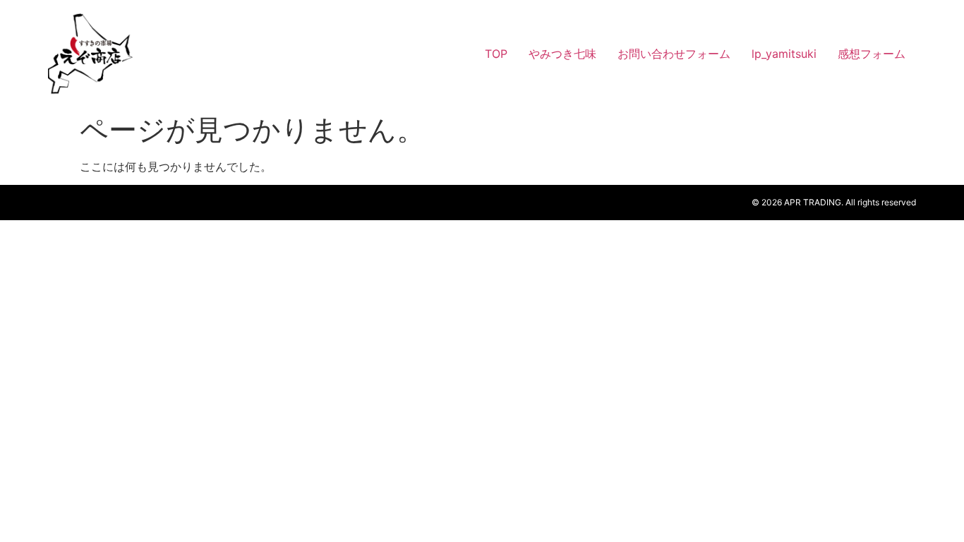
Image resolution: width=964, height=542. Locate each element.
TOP (496, 54)
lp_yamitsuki (784, 54)
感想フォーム (871, 54)
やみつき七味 (562, 54)
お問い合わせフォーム (673, 54)
